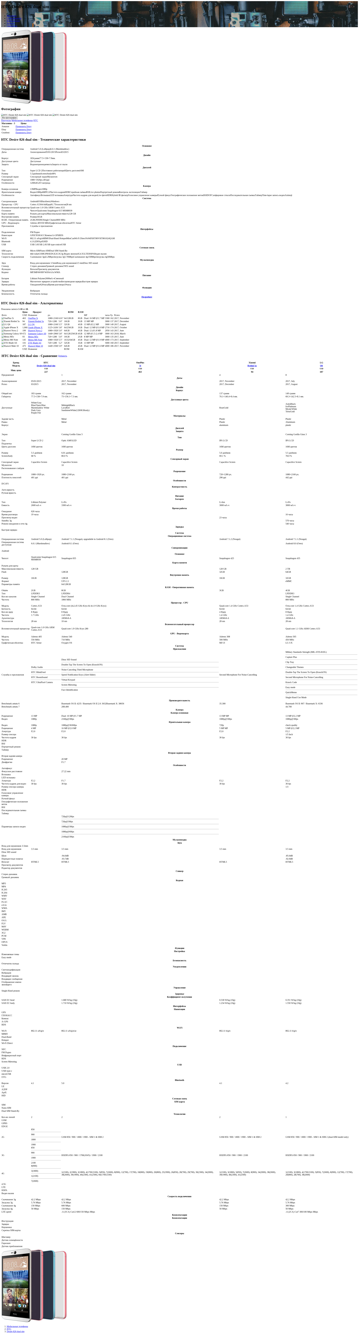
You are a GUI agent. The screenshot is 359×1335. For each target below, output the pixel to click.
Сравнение (12, 26)
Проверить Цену (24, 126)
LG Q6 (31, 324)
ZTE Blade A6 (34, 343)
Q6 (321, 365)
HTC (35, 120)
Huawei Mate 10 (35, 346)
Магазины (12, 16)
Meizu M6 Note (35, 340)
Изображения (13, 21)
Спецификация (14, 18)
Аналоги (11, 23)
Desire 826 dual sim (46, 365)
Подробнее (146, 297)
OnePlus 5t (33, 318)
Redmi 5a (252, 365)
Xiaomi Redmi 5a (36, 321)
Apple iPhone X (35, 327)
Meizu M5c (33, 337)
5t (140, 365)
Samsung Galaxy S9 (37, 333)
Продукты (6, 120)
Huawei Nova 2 (35, 330)
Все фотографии (9, 118)
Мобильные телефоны (22, 120)
